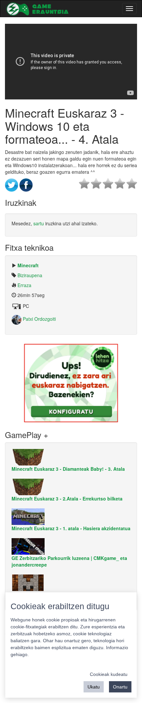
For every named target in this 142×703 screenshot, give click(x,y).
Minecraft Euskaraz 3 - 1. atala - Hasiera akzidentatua (71, 528)
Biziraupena (30, 275)
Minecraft (28, 265)
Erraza (24, 285)
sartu (38, 223)
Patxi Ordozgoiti (38, 318)
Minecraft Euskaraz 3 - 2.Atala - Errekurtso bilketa (67, 498)
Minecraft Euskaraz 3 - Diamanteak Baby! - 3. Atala (68, 468)
